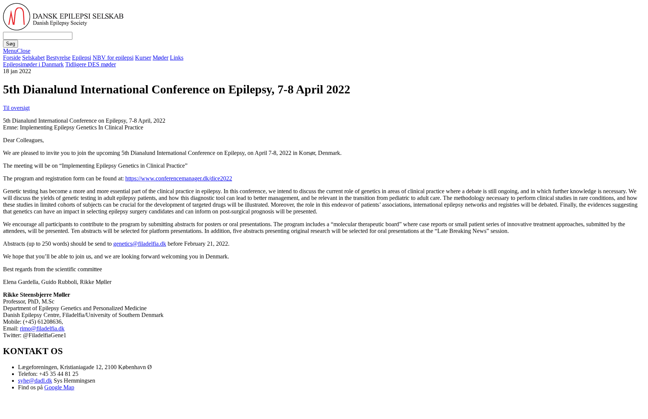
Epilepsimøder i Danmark (33, 64)
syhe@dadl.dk (35, 380)
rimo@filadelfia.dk (42, 328)
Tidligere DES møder (90, 64)
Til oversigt (16, 108)
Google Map (59, 387)
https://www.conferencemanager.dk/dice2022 (178, 178)
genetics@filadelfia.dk (139, 243)
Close (23, 51)
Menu (10, 51)
